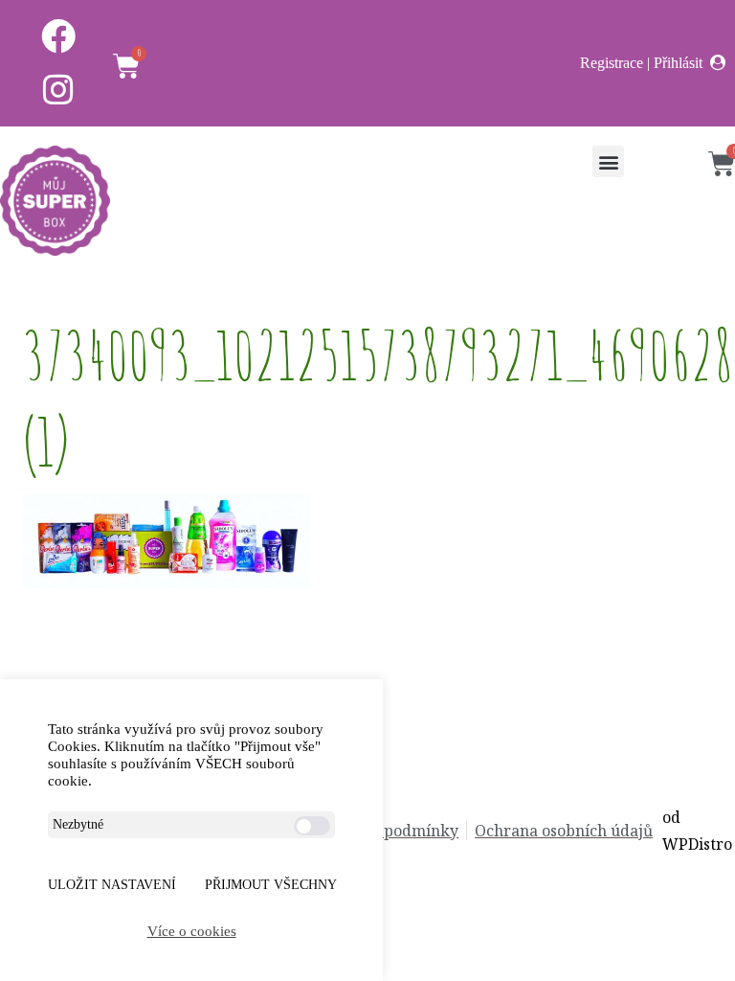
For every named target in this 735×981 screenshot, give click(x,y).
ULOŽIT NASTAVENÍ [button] (112, 885)
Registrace (611, 63)
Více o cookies (191, 931)
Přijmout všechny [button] (271, 885)
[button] (608, 161)
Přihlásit (678, 63)
